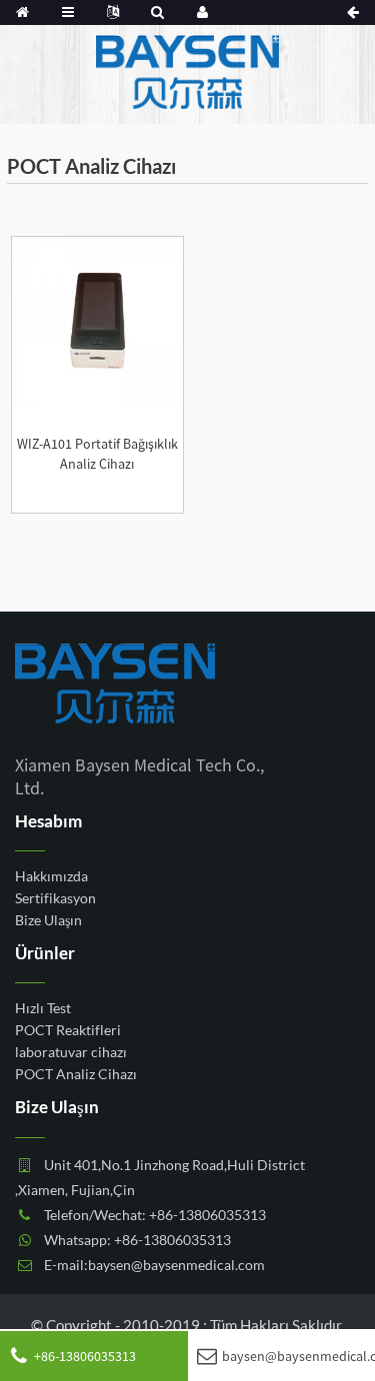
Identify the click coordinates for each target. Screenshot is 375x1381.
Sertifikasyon (55, 896)
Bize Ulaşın (48, 918)
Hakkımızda (51, 874)
